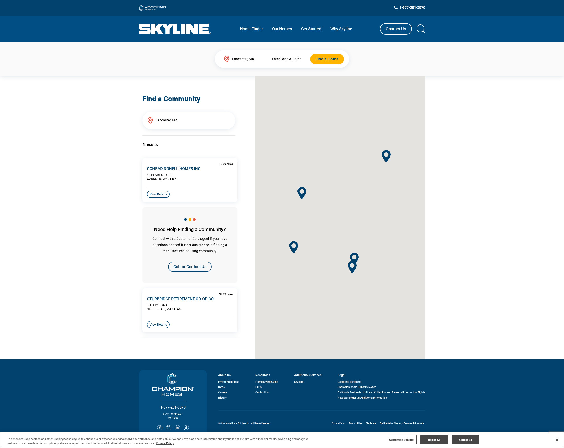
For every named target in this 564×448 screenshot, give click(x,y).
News (221, 387)
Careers (222, 392)
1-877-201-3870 (173, 407)
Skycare (298, 381)
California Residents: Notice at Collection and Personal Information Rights (381, 392)
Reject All (434, 439)
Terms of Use (355, 423)
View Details (158, 194)
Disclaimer (371, 423)
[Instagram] (168, 427)
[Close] (557, 440)
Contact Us (396, 28)
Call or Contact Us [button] (189, 266)
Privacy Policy (338, 423)
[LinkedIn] (177, 427)
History (222, 397)
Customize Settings (401, 439)
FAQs (258, 387)
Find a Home (327, 59)
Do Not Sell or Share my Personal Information (402, 423)
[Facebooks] (159, 427)
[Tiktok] (186, 427)
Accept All (465, 439)
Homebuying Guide (266, 381)
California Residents (349, 381)
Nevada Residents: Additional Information (362, 397)
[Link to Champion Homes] (152, 8)
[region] (282, 440)
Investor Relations (228, 381)
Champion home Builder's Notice (357, 387)
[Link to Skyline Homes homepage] (175, 29)
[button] (301, 193)
